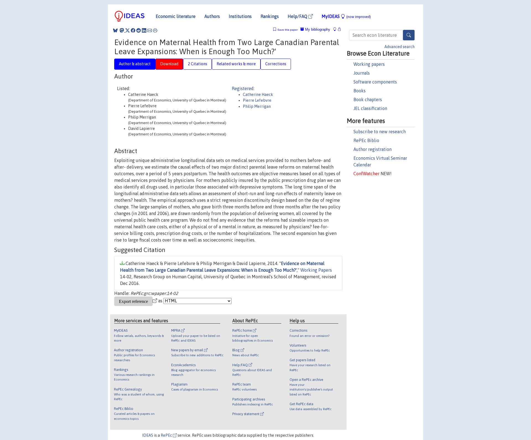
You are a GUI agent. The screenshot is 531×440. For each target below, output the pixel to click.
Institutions (240, 16)
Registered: (243, 88)
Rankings (270, 16)
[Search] (409, 35)
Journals (361, 72)
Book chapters (367, 99)
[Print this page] (155, 30)
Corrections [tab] (275, 64)
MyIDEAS (346, 16)
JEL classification (370, 108)
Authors (212, 16)
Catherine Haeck (258, 94)
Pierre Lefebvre (257, 100)
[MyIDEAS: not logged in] (336, 29)
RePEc (167, 435)
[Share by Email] (149, 30)
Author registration (372, 149)
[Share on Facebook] (133, 30)
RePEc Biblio (366, 140)
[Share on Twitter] (127, 30)
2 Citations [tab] (197, 64)
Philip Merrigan (257, 106)
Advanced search (399, 46)
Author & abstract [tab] (135, 64)
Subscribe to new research (379, 131)
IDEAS (147, 435)
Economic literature (176, 16)
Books (359, 90)
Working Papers (316, 270)
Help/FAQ (298, 16)
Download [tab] (169, 64)
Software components (375, 81)
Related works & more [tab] (236, 64)
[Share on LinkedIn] (144, 30)
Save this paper (287, 29)
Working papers (369, 64)
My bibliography (317, 29)
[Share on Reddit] (138, 30)
